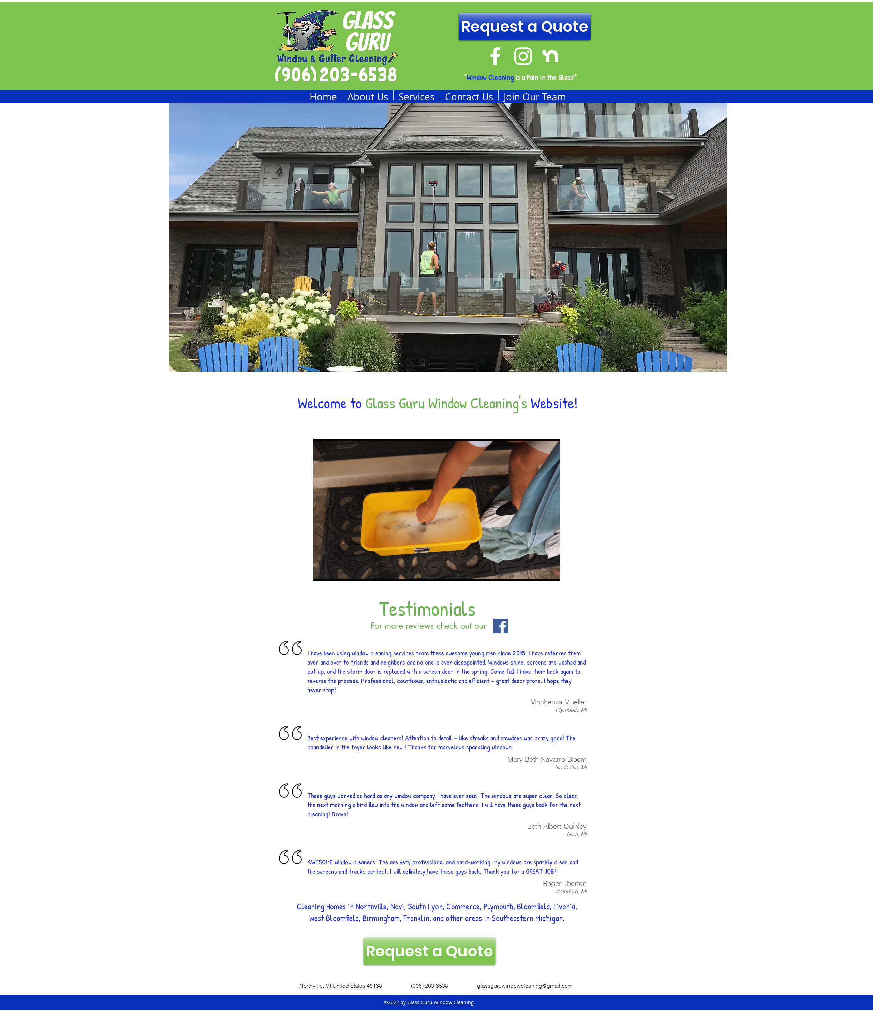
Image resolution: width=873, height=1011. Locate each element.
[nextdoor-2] (551, 56)
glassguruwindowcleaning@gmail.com (524, 985)
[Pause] (322, 571)
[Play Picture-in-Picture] (539, 571)
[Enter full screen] (550, 571)
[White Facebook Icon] (495, 56)
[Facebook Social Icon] (500, 626)
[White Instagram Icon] (523, 56)
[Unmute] (333, 571)
